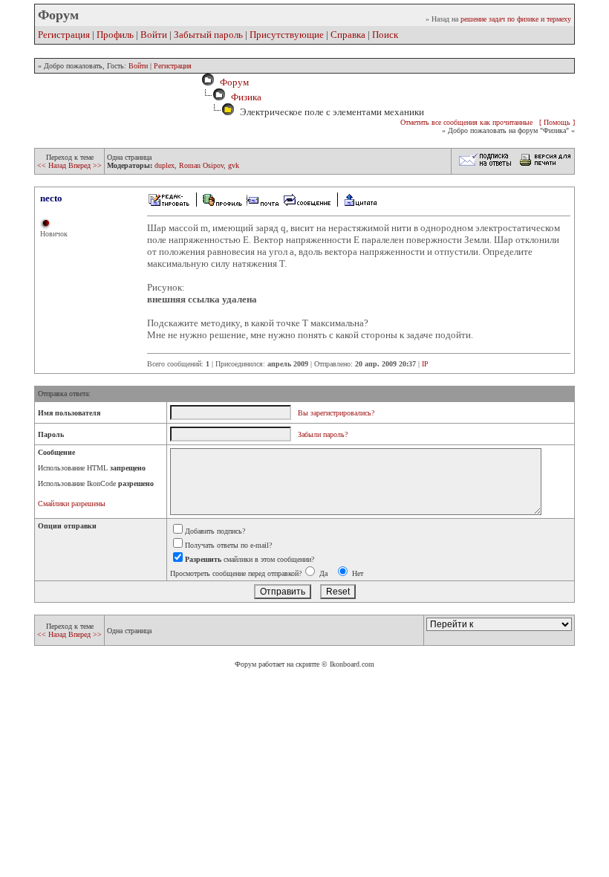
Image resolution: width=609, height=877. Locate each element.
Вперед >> (85, 165)
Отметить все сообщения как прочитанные (466, 122)
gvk (233, 165)
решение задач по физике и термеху (515, 19)
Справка (347, 34)
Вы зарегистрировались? (336, 413)
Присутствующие (287, 34)
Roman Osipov (201, 165)
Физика (246, 97)
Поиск (385, 34)
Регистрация (64, 34)
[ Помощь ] (557, 122)
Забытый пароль (208, 34)
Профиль (115, 34)
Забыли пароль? (323, 434)
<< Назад (52, 165)
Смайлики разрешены (71, 503)
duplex (164, 165)
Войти (153, 34)
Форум (232, 82)
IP (425, 364)
